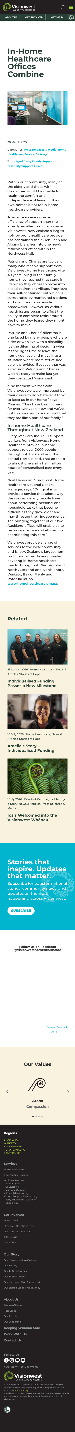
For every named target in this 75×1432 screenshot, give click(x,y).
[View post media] (38, 991)
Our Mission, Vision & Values (20, 1260)
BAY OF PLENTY (13, 1146)
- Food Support (13, 1183)
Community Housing (16, 1174)
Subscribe (21, 911)
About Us (11, 1299)
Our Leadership (13, 1321)
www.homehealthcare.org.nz (32, 583)
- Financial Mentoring (16, 1193)
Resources (10, 1310)
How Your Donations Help (19, 1226)
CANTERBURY (12, 1153)
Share (54, 1031)
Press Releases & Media (40, 149)
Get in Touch (11, 1242)
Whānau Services (14, 1180)
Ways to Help (11, 1220)
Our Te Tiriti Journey (15, 1271)
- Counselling (11, 1186)
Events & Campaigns (38, 799)
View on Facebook (58, 1027)
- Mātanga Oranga (14, 1190)
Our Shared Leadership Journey (22, 1287)
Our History (10, 1265)
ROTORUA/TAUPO (14, 1149)
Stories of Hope (30, 674)
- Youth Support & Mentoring (20, 1196)
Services (10, 1163)
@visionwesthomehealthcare (37, 950)
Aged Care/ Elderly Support (34, 161)
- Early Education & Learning (20, 1199)
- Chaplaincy (11, 1202)
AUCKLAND (11, 1140)
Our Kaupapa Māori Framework (22, 1282)
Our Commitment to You (18, 1231)
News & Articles (29, 804)
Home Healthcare (42, 669)
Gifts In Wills (11, 1237)
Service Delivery (35, 154)
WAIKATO (10, 1143)
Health (39, 166)
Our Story (11, 1254)
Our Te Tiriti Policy (14, 1276)
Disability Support (20, 166)
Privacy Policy (21, 1390)
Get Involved (14, 1215)
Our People (10, 1316)
